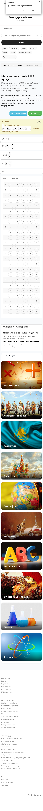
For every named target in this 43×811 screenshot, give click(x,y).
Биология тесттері (19, 98)
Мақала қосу (5, 777)
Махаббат (14, 48)
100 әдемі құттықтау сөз (9, 763)
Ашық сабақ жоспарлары (10, 717)
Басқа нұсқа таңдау (18, 113)
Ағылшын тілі (12, 566)
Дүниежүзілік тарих (16, 596)
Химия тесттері (6, 98)
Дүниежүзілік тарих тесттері (24, 103)
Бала (13, 53)
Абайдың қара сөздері (9, 744)
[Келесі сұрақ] (40, 122)
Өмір (24, 48)
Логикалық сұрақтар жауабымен (12, 752)
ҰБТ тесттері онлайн (8, 728)
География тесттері (8, 106)
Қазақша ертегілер (8, 725)
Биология (9, 536)
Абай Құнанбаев (25, 53)
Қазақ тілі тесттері (34, 98)
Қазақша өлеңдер (7, 700)
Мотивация (5, 722)
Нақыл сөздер (6, 708)
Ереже (3, 681)
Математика (11, 385)
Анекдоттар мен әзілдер (10, 711)
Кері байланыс (6, 689)
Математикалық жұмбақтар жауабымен (15, 758)
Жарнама (4, 684)
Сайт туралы (5, 678)
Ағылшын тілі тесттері (24, 100)
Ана (4, 48)
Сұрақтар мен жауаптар (9, 749)
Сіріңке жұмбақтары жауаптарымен (14, 755)
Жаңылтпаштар (6, 714)
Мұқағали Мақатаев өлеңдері (11, 739)
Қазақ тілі (10, 445)
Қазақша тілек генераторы (11, 769)
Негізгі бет (6, 65)
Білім (5, 53)
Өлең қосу (4, 785)
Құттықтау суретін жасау (10, 766)
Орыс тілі (9, 476)
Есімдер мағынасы (7, 719)
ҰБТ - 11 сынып (18, 65)
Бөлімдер (8, 28)
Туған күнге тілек (9, 57)
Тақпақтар (5, 747)
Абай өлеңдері (6, 736)
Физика (8, 657)
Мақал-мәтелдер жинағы (10, 706)
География (10, 506)
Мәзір (6, 3)
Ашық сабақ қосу (7, 782)
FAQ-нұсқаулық (6, 692)
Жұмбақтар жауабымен (9, 703)
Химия (8, 626)
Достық (32, 48)
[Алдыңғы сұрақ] (37, 122)
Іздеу (21, 42)
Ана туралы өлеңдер (8, 741)
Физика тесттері (34, 95)
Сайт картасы (6, 686)
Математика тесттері (19, 95)
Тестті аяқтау (35, 113)
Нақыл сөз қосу (6, 780)
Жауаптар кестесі (10, 178)
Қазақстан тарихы (15, 415)
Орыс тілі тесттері (8, 100)
